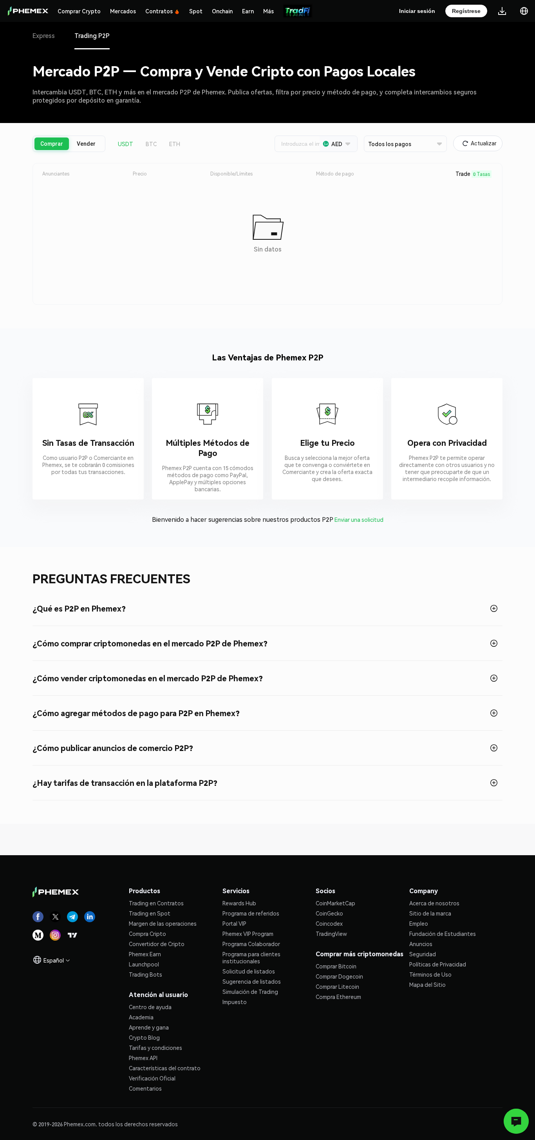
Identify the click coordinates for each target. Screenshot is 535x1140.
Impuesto (234, 1001)
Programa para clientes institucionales (251, 957)
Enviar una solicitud (358, 519)
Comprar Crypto (79, 10)
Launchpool (144, 964)
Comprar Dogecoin (339, 976)
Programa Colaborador (251, 943)
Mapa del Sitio (427, 984)
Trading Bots (145, 974)
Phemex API (143, 1057)
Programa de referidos (250, 913)
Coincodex (329, 923)
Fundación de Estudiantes (442, 933)
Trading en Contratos (156, 903)
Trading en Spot (149, 913)
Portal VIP (234, 923)
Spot (195, 10)
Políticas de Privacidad (437, 964)
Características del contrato (165, 1067)
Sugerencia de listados (251, 981)
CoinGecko (329, 913)
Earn (248, 10)
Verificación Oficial (152, 1078)
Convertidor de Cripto (156, 943)
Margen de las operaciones (163, 923)
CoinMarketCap (335, 903)
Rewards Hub (239, 903)
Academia (141, 1017)
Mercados (123, 10)
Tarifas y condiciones (155, 1047)
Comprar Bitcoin (336, 966)
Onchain (222, 10)
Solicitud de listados (248, 971)
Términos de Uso (430, 974)
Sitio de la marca (430, 913)
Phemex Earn (145, 953)
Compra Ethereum (338, 996)
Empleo (418, 923)
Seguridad (422, 953)
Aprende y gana (149, 1027)
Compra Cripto (147, 933)
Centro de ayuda (150, 1006)
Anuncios (420, 943)
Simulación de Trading (250, 991)
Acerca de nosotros (434, 903)
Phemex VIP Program (247, 933)
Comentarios (145, 1088)
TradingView (331, 933)
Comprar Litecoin (337, 986)
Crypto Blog (144, 1037)
